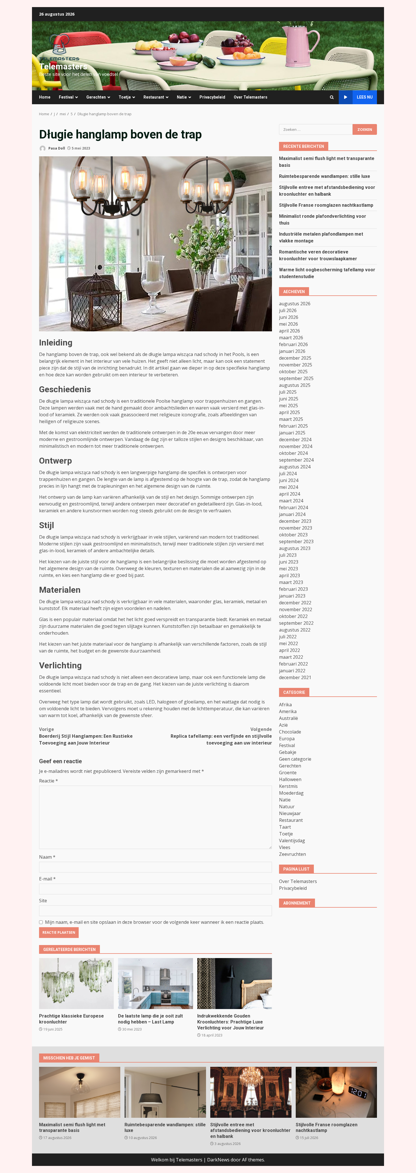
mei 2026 (288, 324)
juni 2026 (288, 317)
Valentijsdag (292, 840)
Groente (288, 772)
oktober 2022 (293, 616)
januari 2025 (292, 433)
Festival (66, 97)
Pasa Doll (56, 148)
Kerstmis (288, 786)
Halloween (290, 779)
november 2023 (295, 528)
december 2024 (295, 439)
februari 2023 (293, 589)
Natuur (287, 806)
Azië (283, 725)
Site (43, 900)
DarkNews (218, 1160)
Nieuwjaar (290, 813)
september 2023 (296, 541)
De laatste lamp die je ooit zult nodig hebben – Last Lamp (155, 983)
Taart (285, 827)
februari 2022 (293, 664)
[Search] (332, 97)
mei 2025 (288, 405)
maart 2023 (291, 582)
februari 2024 (293, 507)
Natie (182, 97)
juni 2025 (288, 399)
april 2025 (289, 412)
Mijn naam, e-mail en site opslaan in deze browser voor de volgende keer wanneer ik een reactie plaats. (154, 922)
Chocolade (290, 732)
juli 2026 (288, 310)
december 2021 (295, 677)
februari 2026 (293, 344)
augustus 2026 (294, 303)
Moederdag (291, 793)
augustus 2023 (294, 548)
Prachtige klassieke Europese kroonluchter (76, 983)
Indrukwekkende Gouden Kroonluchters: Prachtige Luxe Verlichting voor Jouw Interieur (234, 983)
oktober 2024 (293, 453)
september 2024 (296, 460)
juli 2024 (288, 473)
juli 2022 (288, 637)
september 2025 (296, 378)
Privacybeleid (212, 97)
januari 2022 (292, 670)
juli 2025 (288, 392)
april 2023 (289, 575)
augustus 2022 (294, 630)
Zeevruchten (292, 854)
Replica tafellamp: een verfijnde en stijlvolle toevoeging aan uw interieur (221, 736)
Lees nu (365, 97)
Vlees (284, 847)
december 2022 (295, 603)
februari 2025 (293, 426)
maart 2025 (291, 419)
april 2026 (289, 331)
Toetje (125, 97)
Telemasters (63, 66)
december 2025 (295, 358)
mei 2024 (288, 487)
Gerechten (96, 97)
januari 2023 (292, 596)
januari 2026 (292, 351)
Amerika (288, 711)
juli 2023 (288, 555)
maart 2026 (291, 337)
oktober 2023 (293, 535)
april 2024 (289, 494)
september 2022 (296, 623)
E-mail (47, 879)
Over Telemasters (250, 97)
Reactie (48, 781)
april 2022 (289, 650)
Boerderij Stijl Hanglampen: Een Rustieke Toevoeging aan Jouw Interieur (86, 736)
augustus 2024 (294, 467)
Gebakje (287, 752)
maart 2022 (291, 657)
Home (44, 97)
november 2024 (295, 446)
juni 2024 (288, 480)
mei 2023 (288, 569)
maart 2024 (291, 501)
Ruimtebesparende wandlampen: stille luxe (324, 176)
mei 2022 (288, 643)
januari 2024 (292, 514)
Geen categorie (295, 759)
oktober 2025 (293, 371)
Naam (47, 857)
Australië (288, 718)
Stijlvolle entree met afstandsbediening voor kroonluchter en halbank (250, 1092)
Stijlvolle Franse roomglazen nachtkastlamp (326, 205)
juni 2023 (288, 562)
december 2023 (295, 521)
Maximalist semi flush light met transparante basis (79, 1092)
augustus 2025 (294, 385)
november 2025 (295, 365)
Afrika (285, 704)
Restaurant (153, 97)
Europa (287, 738)
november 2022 (295, 609)
